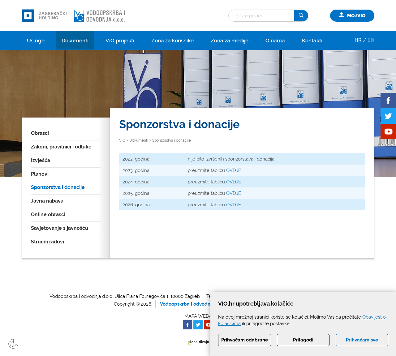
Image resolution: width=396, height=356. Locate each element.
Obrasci (40, 133)
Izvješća (40, 160)
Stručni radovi (47, 242)
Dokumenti (75, 40)
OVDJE (233, 170)
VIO (122, 140)
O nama (275, 40)
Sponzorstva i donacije (58, 187)
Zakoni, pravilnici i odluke (61, 147)
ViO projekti (119, 40)
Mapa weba (198, 316)
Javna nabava (47, 201)
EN (371, 40)
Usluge (36, 40)
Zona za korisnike (172, 40)
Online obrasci (48, 214)
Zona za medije (229, 40)
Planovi (40, 174)
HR (358, 40)
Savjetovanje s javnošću (59, 228)
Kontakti (312, 40)
